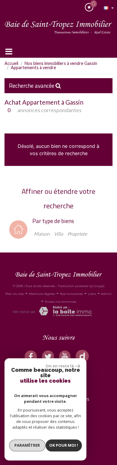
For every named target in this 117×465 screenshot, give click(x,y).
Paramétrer (27, 445)
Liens (92, 294)
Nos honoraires (71, 294)
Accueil (11, 63)
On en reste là (60, 366)
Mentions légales (42, 294)
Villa (58, 234)
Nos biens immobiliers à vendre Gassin (61, 63)
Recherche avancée (32, 85)
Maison (42, 234)
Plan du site (14, 294)
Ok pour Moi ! (63, 445)
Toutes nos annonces (60, 302)
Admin (106, 294)
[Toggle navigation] (9, 51)
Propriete (77, 234)
